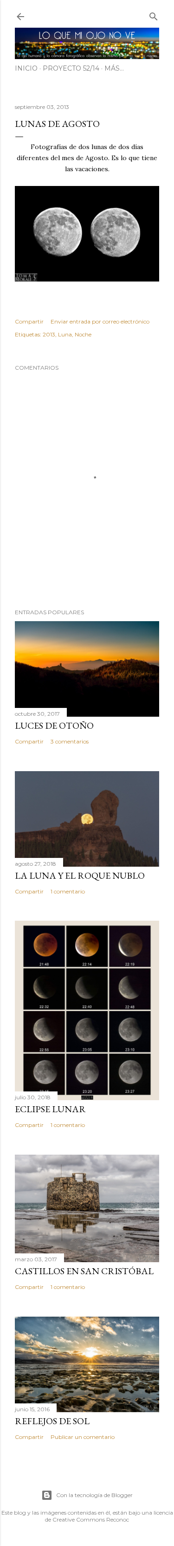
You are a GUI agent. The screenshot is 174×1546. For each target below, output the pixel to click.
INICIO (26, 68)
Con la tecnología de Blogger (94, 1495)
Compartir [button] (29, 321)
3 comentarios (70, 741)
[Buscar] (153, 15)
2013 (49, 334)
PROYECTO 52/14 (71, 68)
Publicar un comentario (83, 1436)
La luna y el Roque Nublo (80, 875)
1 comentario (68, 891)
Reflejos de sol (52, 1421)
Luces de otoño (54, 725)
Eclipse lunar (50, 1109)
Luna (65, 334)
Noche (83, 334)
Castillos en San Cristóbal (84, 1271)
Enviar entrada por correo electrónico (100, 321)
